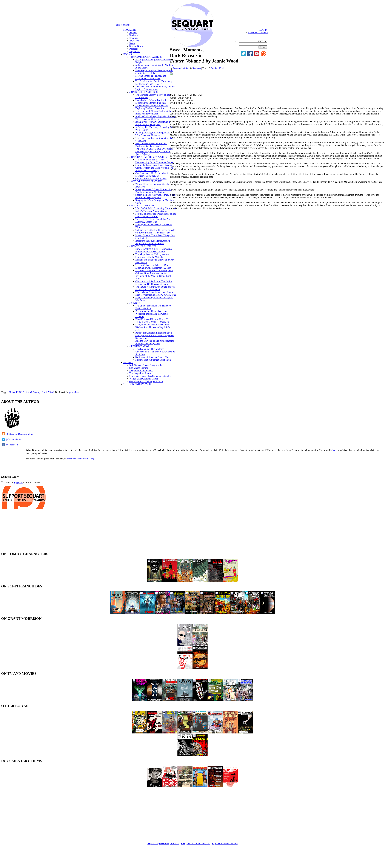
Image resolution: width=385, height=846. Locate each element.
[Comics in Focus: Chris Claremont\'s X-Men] (215, 786)
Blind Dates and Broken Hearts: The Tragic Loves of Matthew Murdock (152, 320)
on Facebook (12, 445)
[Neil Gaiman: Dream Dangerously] (154, 786)
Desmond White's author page (81, 458)
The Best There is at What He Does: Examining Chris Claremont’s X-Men (153, 266)
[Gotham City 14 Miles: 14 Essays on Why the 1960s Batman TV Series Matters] (215, 700)
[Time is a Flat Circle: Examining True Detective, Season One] (184, 700)
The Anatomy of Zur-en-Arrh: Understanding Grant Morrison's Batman (154, 161)
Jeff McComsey (33, 392)
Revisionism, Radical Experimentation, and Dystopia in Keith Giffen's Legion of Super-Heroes (154, 335)
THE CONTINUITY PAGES (137, 384)
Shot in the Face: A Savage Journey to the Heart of (155, 196)
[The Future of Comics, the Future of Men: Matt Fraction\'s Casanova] (230, 732)
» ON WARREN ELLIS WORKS (145, 181)
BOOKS (127, 54)
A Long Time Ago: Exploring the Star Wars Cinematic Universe (153, 134)
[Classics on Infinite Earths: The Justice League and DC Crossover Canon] (215, 732)
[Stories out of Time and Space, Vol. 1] (139, 700)
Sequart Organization (158, 843)
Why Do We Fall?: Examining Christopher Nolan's (155, 209)
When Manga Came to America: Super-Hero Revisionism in (155, 293)
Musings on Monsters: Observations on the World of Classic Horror (155, 215)
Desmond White (180, 68)
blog (335, 450)
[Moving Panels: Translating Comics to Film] (200, 700)
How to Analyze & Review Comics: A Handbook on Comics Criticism (153, 250)
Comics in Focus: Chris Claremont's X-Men (150, 376)
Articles (133, 32)
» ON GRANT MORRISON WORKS (148, 157)
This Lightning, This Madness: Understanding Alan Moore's (155, 352)
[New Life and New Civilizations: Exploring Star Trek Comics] (222, 613)
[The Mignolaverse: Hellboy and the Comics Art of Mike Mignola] (154, 732)
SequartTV (134, 51)
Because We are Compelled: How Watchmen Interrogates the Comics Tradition (151, 314)
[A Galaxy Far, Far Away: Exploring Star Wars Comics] (192, 613)
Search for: (262, 41)
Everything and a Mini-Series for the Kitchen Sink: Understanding (152, 327)
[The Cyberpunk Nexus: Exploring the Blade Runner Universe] (162, 613)
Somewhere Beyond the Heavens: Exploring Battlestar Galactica (151, 107)
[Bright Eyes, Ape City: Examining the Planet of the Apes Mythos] (252, 613)
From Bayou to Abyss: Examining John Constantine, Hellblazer (154, 71)
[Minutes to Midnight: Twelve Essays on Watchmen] (200, 755)
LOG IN (263, 30)
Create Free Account (258, 32)
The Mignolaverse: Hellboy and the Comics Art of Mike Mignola (152, 255)
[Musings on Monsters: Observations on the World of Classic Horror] (169, 700)
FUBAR (20, 392)
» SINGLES (135, 303)
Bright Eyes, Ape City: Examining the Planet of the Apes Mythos (153, 123)
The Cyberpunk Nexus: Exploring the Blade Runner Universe (153, 112)
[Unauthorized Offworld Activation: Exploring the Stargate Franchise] (132, 613)
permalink (74, 392)
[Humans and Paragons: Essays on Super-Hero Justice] (169, 732)
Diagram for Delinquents (141, 370)
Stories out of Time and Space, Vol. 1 (153, 357)
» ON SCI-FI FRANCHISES (143, 92)
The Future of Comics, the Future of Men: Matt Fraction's (155, 288)
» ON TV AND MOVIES (141, 205)
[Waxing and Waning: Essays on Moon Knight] (154, 580)
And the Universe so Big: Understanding (154, 342)
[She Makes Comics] (169, 786)
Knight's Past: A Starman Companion (153, 359)
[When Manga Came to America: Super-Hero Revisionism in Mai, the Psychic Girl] (245, 732)
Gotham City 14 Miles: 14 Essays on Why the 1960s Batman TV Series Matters (155, 231)
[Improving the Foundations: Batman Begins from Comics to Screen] (245, 700)
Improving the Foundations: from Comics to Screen (152, 242)
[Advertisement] (36, 467)
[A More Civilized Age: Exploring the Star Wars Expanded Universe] (207, 613)
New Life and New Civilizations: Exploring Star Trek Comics (151, 144)
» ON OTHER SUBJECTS (142, 246)
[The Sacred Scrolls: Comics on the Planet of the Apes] (237, 613)
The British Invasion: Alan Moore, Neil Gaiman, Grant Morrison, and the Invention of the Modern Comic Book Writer (154, 274)
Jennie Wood (48, 392)
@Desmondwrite (14, 439)
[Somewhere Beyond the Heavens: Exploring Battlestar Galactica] (147, 613)
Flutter (12, 392)
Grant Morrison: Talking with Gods (146, 381)
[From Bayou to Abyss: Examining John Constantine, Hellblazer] (184, 580)
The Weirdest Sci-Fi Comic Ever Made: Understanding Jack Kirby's (154, 151)
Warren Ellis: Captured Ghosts (143, 378)
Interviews (134, 40)
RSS (183, 843)
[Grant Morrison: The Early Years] (184, 645)
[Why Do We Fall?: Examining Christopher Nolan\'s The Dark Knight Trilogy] (154, 700)
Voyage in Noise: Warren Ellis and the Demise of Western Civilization (153, 190)
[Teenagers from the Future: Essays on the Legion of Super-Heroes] (230, 580)
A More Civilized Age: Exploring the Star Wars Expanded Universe (155, 117)
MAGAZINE (129, 30)
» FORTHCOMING (139, 346)
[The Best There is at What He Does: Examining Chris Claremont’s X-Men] (184, 732)
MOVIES (128, 362)
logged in (18, 482)
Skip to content (123, 24)
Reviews (133, 35)
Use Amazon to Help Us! (198, 843)
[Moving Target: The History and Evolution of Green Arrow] (200, 580)
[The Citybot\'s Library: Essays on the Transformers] (117, 613)
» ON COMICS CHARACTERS (145, 57)
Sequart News (136, 46)
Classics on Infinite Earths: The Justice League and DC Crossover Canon (153, 282)
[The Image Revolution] (200, 786)
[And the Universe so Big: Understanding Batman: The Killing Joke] (184, 755)
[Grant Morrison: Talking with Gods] (230, 786)
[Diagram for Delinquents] (184, 786)
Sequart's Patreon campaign (225, 843)
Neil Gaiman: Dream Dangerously (145, 365)
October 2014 (217, 68)
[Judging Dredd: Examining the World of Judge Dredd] (169, 580)
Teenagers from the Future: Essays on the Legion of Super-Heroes (154, 88)
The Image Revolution (140, 373)
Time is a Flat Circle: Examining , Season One (153, 220)
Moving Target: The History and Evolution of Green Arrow (150, 77)
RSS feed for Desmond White (19, 434)
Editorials (133, 38)
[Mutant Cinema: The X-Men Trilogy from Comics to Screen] (230, 700)
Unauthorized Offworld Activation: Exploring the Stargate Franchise (152, 101)
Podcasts (133, 48)
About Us (174, 843)
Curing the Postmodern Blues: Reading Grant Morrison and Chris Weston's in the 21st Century (154, 168)
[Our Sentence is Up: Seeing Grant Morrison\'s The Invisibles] (200, 645)
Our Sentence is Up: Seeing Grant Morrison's (151, 174)
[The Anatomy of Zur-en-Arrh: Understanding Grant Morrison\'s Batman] (200, 668)
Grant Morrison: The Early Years (150, 178)
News (132, 43)
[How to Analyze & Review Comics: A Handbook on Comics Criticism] (139, 732)
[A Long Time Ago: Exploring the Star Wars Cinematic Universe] (177, 613)
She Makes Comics (138, 368)
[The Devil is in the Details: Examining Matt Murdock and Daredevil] (215, 580)
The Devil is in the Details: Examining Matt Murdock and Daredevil (153, 82)
